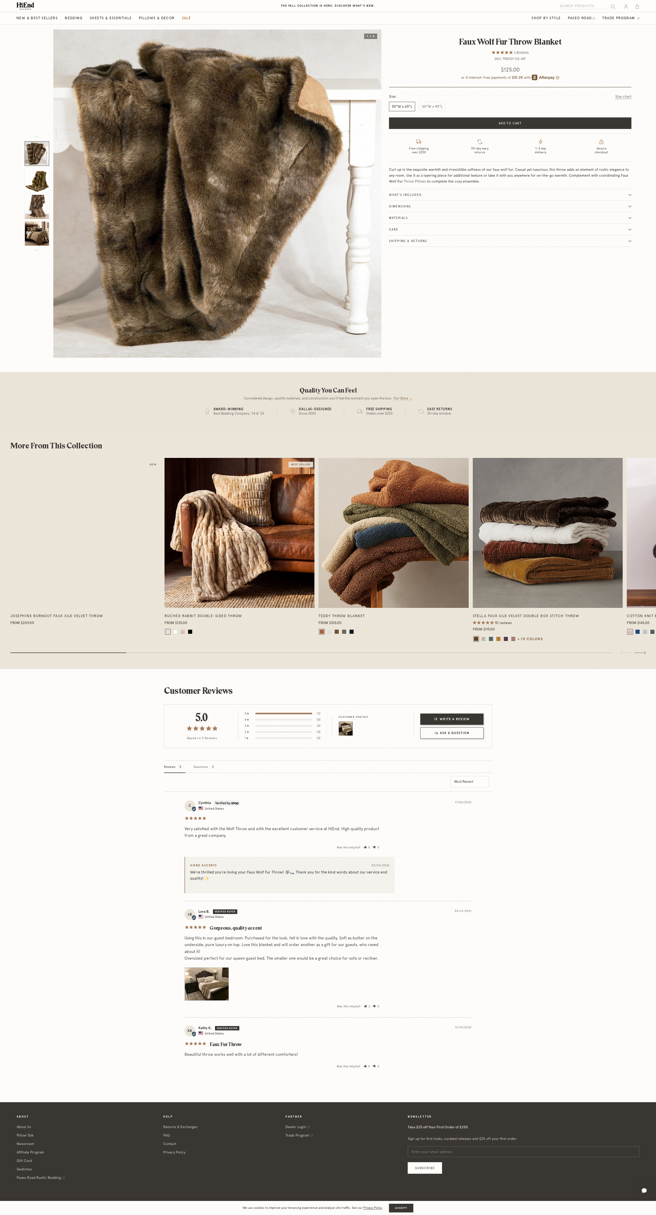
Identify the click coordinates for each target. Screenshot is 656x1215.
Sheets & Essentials (111, 18)
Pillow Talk (25, 1135)
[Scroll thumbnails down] (37, 250)
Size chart (623, 96)
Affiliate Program (30, 1152)
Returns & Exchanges (180, 1127)
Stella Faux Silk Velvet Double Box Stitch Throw (526, 616)
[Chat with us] (644, 1190)
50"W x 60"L (402, 106)
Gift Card (24, 1161)
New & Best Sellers (37, 18)
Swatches (24, 1169)
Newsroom (25, 1144)
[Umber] (337, 632)
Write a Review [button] (455, 719)
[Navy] (638, 632)
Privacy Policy (174, 1152)
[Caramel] (322, 632)
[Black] (190, 632)
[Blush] (183, 632)
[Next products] (640, 652)
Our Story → (403, 398)
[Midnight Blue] (352, 632)
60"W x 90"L (432, 106)
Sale (186, 18)
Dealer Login (295, 1127)
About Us (24, 1127)
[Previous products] (625, 652)
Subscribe (425, 1168)
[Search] (613, 6)
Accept (401, 1208)
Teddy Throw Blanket (342, 616)
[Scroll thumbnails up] (37, 136)
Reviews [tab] (170, 767)
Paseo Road (580, 18)
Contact (169, 1144)
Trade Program (619, 18)
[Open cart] (637, 6)
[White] (175, 632)
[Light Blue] (645, 632)
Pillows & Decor (157, 18)
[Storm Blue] (491, 639)
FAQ (166, 1135)
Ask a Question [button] (454, 733)
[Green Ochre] (476, 639)
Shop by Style (546, 18)
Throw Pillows (415, 181)
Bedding (74, 18)
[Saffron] (498, 639)
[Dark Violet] (506, 639)
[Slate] (652, 632)
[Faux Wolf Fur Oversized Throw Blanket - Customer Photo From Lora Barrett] (346, 728)
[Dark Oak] (344, 632)
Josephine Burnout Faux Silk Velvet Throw (56, 616)
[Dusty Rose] (513, 639)
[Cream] (168, 632)
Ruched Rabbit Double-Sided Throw (203, 616)
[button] (367, 847)
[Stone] (483, 639)
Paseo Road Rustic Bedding (39, 1178)
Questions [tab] (200, 767)
